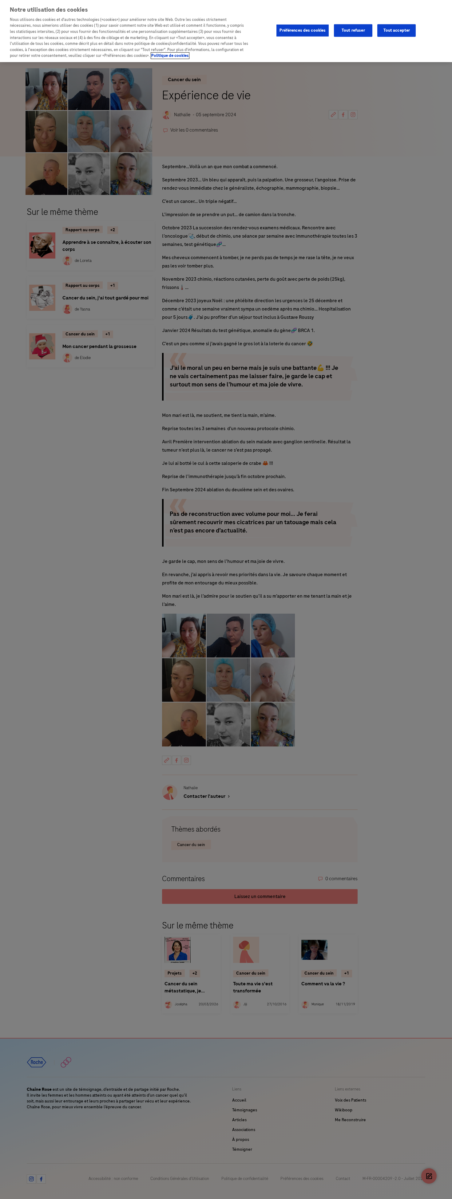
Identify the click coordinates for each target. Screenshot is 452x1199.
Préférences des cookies (303, 30)
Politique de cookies (170, 55)
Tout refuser (353, 30)
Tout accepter (396, 30)
